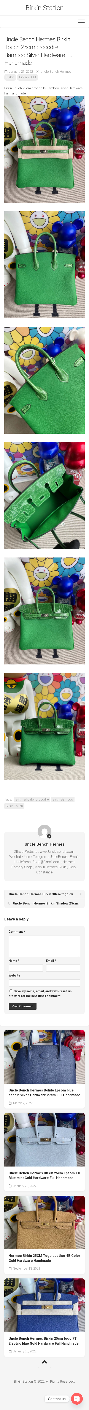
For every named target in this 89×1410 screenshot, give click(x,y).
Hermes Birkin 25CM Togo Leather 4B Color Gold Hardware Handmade (44, 1258)
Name (14, 961)
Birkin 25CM (27, 77)
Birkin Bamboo (63, 799)
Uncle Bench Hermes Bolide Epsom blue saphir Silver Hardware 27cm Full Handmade (44, 1092)
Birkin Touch (14, 806)
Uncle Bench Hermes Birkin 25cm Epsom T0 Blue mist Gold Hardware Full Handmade (44, 1175)
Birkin (10, 77)
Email (51, 961)
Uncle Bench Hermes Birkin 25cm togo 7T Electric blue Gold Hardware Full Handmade (44, 1341)
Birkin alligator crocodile (32, 799)
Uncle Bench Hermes (56, 72)
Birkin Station (44, 8)
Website (14, 975)
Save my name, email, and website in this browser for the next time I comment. (40, 993)
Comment (17, 931)
